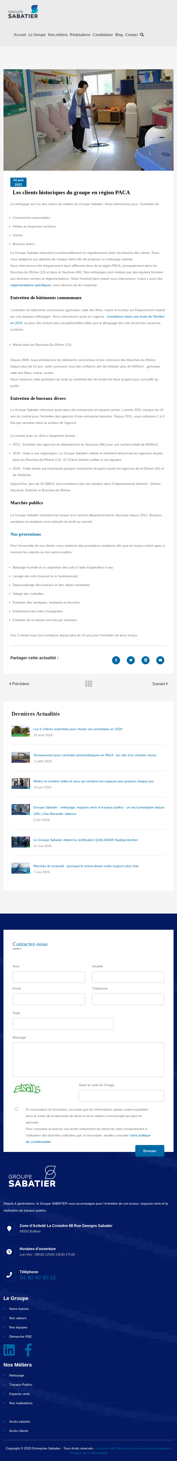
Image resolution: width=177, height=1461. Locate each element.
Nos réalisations (20, 1403)
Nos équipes (18, 1327)
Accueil (20, 35)
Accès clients (18, 1431)
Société (97, 966)
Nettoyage (16, 1375)
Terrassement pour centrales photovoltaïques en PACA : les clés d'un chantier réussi (94, 755)
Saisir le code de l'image (96, 1085)
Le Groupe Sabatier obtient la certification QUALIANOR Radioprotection (85, 840)
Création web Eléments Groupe (119, 1448)
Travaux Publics (20, 1384)
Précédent (20, 684)
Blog (119, 35)
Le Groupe (37, 35)
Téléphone (100, 988)
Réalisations (80, 35)
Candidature (103, 35)
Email (17, 988)
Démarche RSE (20, 1336)
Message (19, 1037)
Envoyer (149, 1151)
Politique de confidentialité (89, 1453)
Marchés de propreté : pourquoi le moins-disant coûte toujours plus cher (86, 866)
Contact (131, 35)
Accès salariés (19, 1421)
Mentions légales (157, 1448)
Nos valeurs (18, 1318)
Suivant (158, 684)
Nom (16, 966)
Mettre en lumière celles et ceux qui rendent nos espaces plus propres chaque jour (93, 781)
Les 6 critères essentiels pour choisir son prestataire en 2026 (77, 729)
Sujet (16, 1013)
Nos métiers (58, 35)
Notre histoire (19, 1309)
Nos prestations (25, 534)
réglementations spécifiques (30, 285)
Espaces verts (19, 1394)
